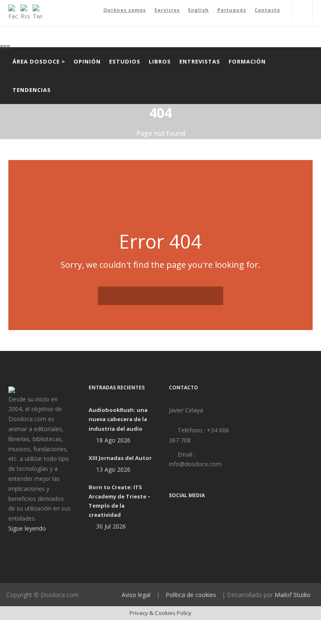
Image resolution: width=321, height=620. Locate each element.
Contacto (267, 10)
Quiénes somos (124, 10)
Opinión (87, 61)
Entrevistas (199, 61)
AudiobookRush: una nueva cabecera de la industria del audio (118, 419)
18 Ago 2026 (113, 440)
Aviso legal (136, 595)
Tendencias (32, 90)
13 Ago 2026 (113, 469)
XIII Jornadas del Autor (120, 458)
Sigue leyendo (27, 528)
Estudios (124, 61)
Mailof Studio (293, 595)
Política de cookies (191, 595)
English (198, 10)
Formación (247, 61)
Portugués (231, 10)
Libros (160, 61)
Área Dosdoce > (39, 61)
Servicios (167, 10)
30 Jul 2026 (111, 526)
